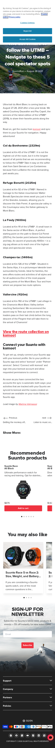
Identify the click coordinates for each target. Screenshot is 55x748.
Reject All (27, 31)
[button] (21, 516)
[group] (23, 568)
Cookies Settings (27, 23)
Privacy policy (14, 17)
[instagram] (11, 735)
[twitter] (22, 735)
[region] (27, 22)
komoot (37, 129)
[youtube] (27, 735)
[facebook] (16, 735)
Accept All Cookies (27, 39)
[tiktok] (33, 735)
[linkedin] (39, 735)
